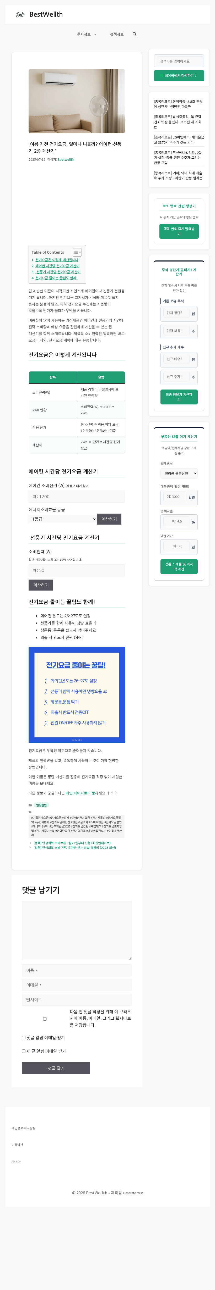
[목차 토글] (74, 252)
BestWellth (46, 14)
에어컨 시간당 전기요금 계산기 (57, 265)
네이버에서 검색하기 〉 (179, 75)
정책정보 (117, 34)
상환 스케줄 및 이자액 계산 (179, 566)
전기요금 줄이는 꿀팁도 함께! (56, 277)
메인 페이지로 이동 (80, 793)
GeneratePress (133, 1193)
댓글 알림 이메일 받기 (45, 1037)
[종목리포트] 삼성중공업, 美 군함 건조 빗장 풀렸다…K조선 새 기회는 (177, 121)
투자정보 (84, 34)
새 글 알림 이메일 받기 (46, 1051)
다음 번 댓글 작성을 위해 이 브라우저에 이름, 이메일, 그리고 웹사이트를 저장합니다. (100, 1018)
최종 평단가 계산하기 (179, 397)
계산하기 (109, 519)
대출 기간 (166, 535)
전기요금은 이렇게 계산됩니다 (56, 259)
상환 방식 (166, 463)
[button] (134, 34)
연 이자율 (166, 511)
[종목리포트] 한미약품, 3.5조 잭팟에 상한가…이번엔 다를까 (178, 104)
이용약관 (17, 1144)
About (16, 1161)
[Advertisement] (77, 206)
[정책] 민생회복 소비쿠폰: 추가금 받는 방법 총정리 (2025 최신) (75, 847)
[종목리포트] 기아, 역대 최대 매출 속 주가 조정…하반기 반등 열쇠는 (178, 175)
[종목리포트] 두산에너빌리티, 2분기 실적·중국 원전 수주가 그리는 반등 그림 (178, 157)
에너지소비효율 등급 (47, 509)
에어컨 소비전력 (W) (59, 485)
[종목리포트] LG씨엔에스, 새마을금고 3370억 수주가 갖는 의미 (179, 140)
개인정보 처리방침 (23, 1128)
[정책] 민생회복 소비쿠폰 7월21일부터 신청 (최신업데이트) (72, 843)
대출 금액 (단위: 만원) (174, 486)
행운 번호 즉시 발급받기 (179, 231)
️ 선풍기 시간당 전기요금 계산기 (57, 271)
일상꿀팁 (41, 805)
